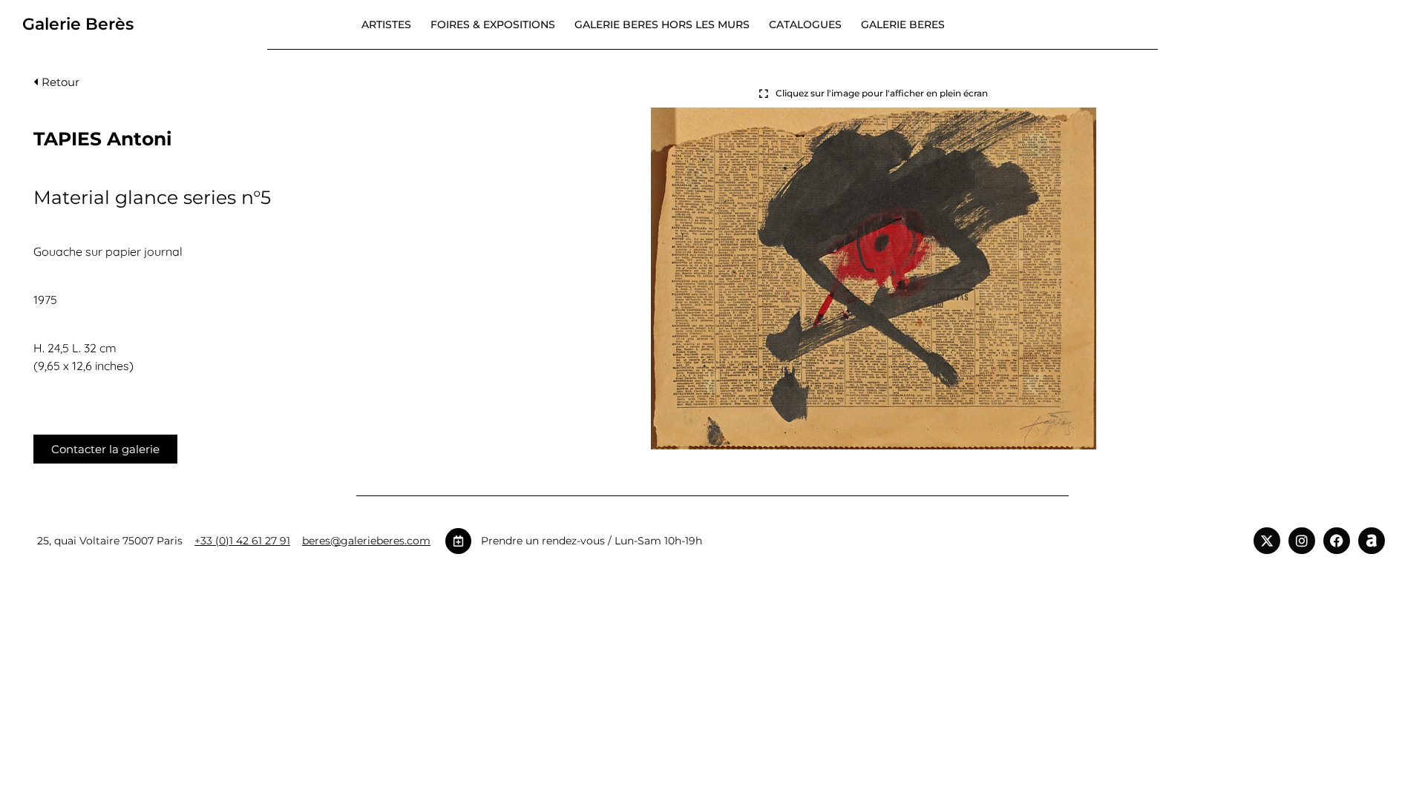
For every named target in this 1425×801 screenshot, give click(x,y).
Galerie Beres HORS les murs (662, 24)
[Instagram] (1301, 540)
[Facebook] (1336, 540)
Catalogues (805, 24)
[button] (56, 85)
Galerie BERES (903, 24)
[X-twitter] (1267, 540)
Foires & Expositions (492, 24)
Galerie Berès (78, 24)
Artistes (386, 24)
